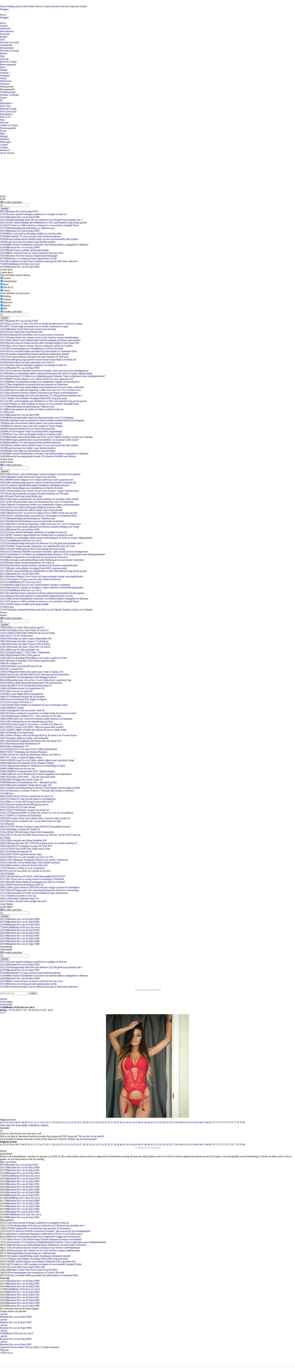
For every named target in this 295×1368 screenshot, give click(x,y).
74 (225, 1122)
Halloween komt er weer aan (18, 895)
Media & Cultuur (8, 61)
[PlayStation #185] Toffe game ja (20, 655)
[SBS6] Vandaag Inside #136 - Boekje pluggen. (27, 771)
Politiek (3, 36)
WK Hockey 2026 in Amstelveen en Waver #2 (26, 796)
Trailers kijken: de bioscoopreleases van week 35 (27, 362)
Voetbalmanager (8, 92)
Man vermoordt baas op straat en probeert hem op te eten (31, 253)
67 (204, 1122)
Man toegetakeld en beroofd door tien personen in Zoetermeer (34, 384)
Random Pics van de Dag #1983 (23, 1209)
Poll (5, 308)
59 (179, 1122)
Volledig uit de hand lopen (16, 732)
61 (185, 1122)
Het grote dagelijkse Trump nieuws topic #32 (26, 785)
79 (241, 1122)
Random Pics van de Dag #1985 (23, 1203)
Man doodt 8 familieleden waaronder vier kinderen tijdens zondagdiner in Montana (44, 244)
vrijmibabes (34, 1125)
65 (198, 1122)
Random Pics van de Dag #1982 (23, 1211)
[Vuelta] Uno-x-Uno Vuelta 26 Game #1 (24, 630)
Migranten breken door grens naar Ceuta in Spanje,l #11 (31, 671)
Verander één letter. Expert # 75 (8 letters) (24, 641)
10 (29, 1122)
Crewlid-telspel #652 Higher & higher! (23, 699)
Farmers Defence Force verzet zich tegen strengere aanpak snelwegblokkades (41, 576)
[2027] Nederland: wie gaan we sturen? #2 (24, 810)
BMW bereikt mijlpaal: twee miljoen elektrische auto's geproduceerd (36, 379)
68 (207, 1122)
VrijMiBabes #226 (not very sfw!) (20, 540)
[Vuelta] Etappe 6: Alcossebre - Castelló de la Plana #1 (31, 724)
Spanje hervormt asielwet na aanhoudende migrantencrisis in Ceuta (36, 596)
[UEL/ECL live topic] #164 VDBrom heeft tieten (28, 749)
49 (148, 1122)
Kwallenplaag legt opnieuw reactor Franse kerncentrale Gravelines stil (38, 359)
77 (234, 1122)
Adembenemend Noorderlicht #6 (20, 743)
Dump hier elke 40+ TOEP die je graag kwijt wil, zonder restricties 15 (38, 843)
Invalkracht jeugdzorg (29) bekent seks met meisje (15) (30, 741)
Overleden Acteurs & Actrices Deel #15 (24, 865)
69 (210, 1122)
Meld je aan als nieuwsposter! (82, 1139)
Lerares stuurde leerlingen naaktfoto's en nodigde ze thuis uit (33, 214)
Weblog (11, 6)
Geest (6, 793)
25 (75, 1122)
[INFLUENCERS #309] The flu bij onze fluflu (27, 633)
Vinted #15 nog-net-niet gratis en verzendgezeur (28, 799)
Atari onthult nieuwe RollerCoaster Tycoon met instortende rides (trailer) (39, 239)
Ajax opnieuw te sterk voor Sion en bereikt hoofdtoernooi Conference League (41, 323)
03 (7, 1122)
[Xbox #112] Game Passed (17, 807)
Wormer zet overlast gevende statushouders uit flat (28, 258)
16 (47, 1122)
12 (35, 1122)
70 (213, 1122)
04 (10, 1122)
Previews (65, 6)
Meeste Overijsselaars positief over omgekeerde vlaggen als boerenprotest (39, 381)
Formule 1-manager (9, 95)
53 (161, 1122)
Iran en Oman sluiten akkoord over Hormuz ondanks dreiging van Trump (39, 526)
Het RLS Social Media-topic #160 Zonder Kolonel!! (30, 862)
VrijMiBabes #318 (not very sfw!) (20, 264)
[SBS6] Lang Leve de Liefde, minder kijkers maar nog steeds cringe (37, 760)
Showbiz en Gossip (9, 42)
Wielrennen (5, 81)
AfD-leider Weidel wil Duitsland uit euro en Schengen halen (34, 705)
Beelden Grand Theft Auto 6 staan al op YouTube (28, 329)
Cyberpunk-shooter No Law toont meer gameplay (27, 428)
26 (78, 1122)
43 (130, 1122)
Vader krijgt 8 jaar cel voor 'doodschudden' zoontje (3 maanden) (35, 584)
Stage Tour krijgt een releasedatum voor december (27, 450)
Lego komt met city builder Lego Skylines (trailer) (27, 242)
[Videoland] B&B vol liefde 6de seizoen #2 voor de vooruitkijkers (36, 812)
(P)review (8, 302)
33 (99, 1122)
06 (16, 1122)
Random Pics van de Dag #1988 (19, 944)
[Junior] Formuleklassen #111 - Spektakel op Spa (28, 782)
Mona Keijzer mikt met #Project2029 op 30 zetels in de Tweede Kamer (38, 735)
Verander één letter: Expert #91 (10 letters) (25, 647)
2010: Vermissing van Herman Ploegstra (23, 752)
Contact (4, 144)
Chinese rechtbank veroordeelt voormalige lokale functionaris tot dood (38, 713)
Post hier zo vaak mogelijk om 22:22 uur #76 (26, 857)
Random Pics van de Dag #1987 (23, 1195)
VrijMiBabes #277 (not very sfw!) (20, 582)
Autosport (5, 75)
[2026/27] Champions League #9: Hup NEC (26, 846)
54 (164, 1122)
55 (167, 1122)
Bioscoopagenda (8, 64)
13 (38, 1122)
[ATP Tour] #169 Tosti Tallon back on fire (25, 848)
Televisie (4, 59)
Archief (83, 6)
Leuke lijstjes (6, 1001)
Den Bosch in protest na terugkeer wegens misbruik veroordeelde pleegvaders (41, 587)
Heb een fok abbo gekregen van (19, 649)
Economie (5, 34)
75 (228, 1122)
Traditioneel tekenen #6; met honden (22, 696)
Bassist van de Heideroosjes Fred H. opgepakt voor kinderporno (35, 774)
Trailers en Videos (9, 125)
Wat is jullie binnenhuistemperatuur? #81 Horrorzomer (31, 682)
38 (115, 1122)
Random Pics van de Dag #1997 (19, 211)
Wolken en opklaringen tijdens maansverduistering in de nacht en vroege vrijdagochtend (46, 373)
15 (44, 1122)
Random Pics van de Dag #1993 (19, 266)
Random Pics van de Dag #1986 (23, 1200)
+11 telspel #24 (11, 669)
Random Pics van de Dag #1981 (23, 1217)
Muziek (3, 53)
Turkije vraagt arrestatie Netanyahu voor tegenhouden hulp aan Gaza (37, 546)
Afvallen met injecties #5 (16, 851)
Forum (3, 6)
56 (170, 1122)
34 (102, 1122)
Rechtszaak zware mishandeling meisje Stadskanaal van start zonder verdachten (42, 387)
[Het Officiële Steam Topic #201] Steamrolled (27, 832)
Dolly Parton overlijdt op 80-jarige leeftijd (24, 250)
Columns (47, 6)
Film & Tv (8, 287)
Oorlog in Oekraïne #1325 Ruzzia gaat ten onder (27, 660)
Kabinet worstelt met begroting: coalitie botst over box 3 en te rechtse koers (40, 390)
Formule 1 (5, 72)
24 (72, 1122)
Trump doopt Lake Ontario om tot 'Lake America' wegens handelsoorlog (39, 337)
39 (118, 1122)
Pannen (7, 823)
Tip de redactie (7, 153)
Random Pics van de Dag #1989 (19, 941)
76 (231, 1122)
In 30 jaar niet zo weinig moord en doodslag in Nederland (32, 879)
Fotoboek (4, 139)
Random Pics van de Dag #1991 (19, 935)
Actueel (4, 25)
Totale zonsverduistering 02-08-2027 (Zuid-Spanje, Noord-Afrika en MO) (40, 788)
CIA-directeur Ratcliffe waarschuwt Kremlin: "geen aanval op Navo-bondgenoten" (44, 370)
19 (56, 1122)
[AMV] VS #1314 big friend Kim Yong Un (25, 685)
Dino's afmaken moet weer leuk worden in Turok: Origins (31, 426)
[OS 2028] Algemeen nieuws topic (21, 854)
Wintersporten (7, 86)
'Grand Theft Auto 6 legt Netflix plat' (21, 332)
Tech (2, 39)
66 (201, 1122)
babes (3, 1125)
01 (1, 1122)
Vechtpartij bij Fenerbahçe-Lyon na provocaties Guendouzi (32, 334)
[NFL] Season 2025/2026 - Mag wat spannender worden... (32, 727)
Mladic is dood (12, 707)
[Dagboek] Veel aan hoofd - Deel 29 (22, 710)
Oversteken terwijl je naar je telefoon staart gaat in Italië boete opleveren (39, 261)
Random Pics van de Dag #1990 (19, 938)
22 (65, 1122)
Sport (2, 67)
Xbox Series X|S (8, 111)
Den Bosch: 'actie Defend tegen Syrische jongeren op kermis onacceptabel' (40, 340)
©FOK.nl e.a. (6, 1352)
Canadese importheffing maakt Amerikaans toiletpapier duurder (34, 354)
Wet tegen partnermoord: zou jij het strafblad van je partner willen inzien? (39, 439)
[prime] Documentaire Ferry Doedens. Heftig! (27, 763)
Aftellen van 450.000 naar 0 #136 (21, 666)
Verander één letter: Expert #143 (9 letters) (25, 644)
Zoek (17, 6)
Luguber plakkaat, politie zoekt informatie (24, 738)
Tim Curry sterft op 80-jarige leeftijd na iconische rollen (31, 233)
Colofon (4, 147)
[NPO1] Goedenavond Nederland (20, 815)
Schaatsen (5, 83)
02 (4, 1122)
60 (182, 1122)
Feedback (4, 150)
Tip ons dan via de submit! (91, 1136)
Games (3, 97)
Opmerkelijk (6, 45)
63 (191, 1122)
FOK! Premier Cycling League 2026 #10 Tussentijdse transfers (35, 826)
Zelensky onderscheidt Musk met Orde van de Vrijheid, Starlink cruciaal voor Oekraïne (46, 437)
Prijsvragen (5, 142)
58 (176, 1122)
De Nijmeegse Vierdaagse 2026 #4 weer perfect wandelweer (34, 859)
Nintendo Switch (8, 108)
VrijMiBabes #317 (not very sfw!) (23, 1198)
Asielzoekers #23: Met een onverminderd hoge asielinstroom (34, 893)
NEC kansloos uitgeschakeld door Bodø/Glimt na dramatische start (36, 535)
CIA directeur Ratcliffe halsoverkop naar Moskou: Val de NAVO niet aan (40, 835)
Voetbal (3, 70)
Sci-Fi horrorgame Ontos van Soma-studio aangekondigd (31, 431)
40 (121, 1122)
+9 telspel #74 (11, 663)
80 (244, 1122)
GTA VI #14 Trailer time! (16, 635)
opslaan (4, 208)
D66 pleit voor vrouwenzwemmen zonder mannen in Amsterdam (36, 718)
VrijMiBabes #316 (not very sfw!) (24, 1214)
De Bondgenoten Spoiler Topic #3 (21, 779)
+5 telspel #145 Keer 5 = (16, 702)
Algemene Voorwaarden (12, 1347)
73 (222, 1122)
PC (1, 100)
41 (124, 1122)
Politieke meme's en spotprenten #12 (22, 688)
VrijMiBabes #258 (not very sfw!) (20, 590)
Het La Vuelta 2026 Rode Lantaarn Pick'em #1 (27, 801)
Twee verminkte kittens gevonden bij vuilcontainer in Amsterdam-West (38, 351)
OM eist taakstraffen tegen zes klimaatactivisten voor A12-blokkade (36, 417)
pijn (5, 837)
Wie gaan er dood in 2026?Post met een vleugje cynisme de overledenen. (40, 887)
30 (90, 1122)
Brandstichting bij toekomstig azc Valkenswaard (27, 228)
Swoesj (7, 412)
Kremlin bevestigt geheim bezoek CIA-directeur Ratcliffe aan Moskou (38, 456)
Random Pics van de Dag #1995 (19, 231)
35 (105, 1122)
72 (219, 1122)
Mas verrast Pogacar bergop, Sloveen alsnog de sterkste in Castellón (36, 345)
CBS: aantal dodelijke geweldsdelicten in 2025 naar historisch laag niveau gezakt (43, 222)
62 (188, 1122)
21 (62, 1122)
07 (19, 1122)
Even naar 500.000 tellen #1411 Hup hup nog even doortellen (34, 674)
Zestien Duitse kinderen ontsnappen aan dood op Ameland (32, 882)
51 (154, 1122)
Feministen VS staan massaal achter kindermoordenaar (30, 236)
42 (127, 1122)
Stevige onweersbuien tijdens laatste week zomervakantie (31, 423)
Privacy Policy (32, 1347)
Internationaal (6, 31)
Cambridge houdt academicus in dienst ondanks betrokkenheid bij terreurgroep (42, 420)
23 (68, 1122)
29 (87, 1122)
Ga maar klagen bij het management (21, 694)
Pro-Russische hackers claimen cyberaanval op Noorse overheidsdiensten (39, 392)
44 (133, 1122)
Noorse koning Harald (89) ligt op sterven (24, 804)
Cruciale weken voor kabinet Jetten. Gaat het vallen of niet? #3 (35, 818)
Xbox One (5, 106)
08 (23, 1122)
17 (50, 1122)
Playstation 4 (6, 103)
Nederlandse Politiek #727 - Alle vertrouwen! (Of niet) (30, 716)
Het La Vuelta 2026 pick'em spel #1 (22, 627)
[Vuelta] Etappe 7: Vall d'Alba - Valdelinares (25, 652)
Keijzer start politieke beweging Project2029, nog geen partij (33, 398)
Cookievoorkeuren (50, 1347)
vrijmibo (44, 1125)
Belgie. (7, 873)
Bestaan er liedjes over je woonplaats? (22, 868)
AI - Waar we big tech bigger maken (21, 757)
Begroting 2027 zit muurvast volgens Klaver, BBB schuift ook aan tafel (38, 513)
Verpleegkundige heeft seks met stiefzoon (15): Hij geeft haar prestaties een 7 (41, 219)
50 (151, 1122)
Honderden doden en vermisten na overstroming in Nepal (32, 765)
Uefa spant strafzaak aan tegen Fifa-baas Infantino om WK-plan (34, 356)
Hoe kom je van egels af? (16, 691)
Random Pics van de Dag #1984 (23, 1206)
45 (136, 1122)
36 (108, 1122)
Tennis (3, 78)
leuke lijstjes (22, 1125)
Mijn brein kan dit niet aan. (17, 768)
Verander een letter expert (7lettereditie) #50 (26, 638)
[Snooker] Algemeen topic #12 (19, 898)
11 (32, 1122)
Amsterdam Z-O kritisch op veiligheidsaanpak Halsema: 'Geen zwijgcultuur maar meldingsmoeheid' (52, 376)
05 (13, 1122)
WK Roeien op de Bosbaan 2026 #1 (21, 884)
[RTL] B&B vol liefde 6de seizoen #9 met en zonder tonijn (33, 729)
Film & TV (5, 117)
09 (26, 1122)
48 (145, 1122)
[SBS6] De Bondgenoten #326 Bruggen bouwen (28, 677)
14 (41, 1122)
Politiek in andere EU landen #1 (20, 829)
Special (6, 305)
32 (96, 1122)
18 (53, 1122)
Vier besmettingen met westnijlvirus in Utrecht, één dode (31, 348)
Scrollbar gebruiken (12, 202)
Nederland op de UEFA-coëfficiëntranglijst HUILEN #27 (32, 876)
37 (111, 1122)
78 (237, 1122)
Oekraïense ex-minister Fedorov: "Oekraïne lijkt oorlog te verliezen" (37, 790)
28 (84, 1122)
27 (81, 1122)
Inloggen (4, 9)
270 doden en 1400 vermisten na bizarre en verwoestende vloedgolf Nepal (39, 225)
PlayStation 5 (6, 114)
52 (158, 1122)
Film (2, 56)
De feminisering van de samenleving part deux (26, 721)
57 (173, 1122)
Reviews (56, 6)
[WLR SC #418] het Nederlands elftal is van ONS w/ (30, 754)
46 (139, 1122)
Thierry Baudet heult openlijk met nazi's (23, 901)
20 (59, 1122)
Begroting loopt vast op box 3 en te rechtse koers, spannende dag (35, 680)
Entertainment (7, 48)
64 (194, 1122)
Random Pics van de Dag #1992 (19, 573)
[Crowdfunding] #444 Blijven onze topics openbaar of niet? (33, 658)
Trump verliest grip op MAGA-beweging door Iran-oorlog (32, 549)
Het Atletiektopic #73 (14, 746)
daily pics (10, 1125)
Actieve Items (27, 6)
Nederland (5, 28)
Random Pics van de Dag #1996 (19, 217)
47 (142, 1122)
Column (7, 299)
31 (93, 1122)
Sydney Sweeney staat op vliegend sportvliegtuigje (28, 255)
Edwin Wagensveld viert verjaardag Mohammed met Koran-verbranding (39, 890)
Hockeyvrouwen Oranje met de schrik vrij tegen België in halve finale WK (39, 343)
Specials (75, 6)
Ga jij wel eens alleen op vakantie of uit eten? (25, 870)
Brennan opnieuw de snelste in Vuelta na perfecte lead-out (31, 409)
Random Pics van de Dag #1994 (19, 247)
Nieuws (38, 6)
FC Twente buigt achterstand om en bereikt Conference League (34, 326)
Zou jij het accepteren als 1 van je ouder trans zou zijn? (30, 821)
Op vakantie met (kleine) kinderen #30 (23, 840)
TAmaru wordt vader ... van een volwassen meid (27, 776)
